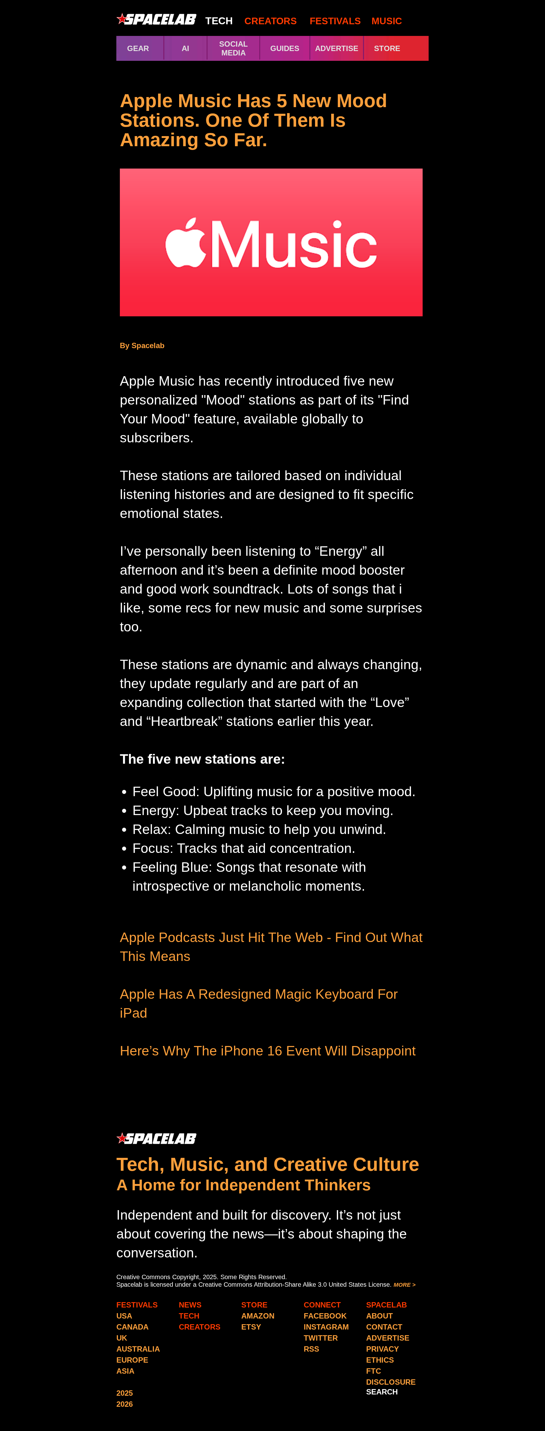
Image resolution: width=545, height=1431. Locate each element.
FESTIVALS (335, 21)
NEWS (190, 1305)
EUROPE (132, 1360)
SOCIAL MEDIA (233, 48)
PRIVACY (382, 1349)
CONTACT (384, 1327)
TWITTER (321, 1338)
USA (124, 1316)
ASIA (125, 1371)
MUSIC (385, 21)
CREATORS (270, 21)
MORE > (405, 1285)
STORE (398, 48)
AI (185, 48)
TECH (219, 20)
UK (121, 1338)
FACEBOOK (325, 1316)
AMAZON (257, 1316)
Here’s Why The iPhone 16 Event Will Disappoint (268, 1050)
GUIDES (284, 48)
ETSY (251, 1327)
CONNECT (322, 1305)
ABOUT (379, 1316)
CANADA (132, 1327)
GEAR (138, 48)
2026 (124, 1404)
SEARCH (382, 1392)
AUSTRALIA (138, 1349)
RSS (311, 1349)
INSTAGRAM (326, 1327)
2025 (124, 1393)
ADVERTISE (336, 48)
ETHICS (380, 1360)
